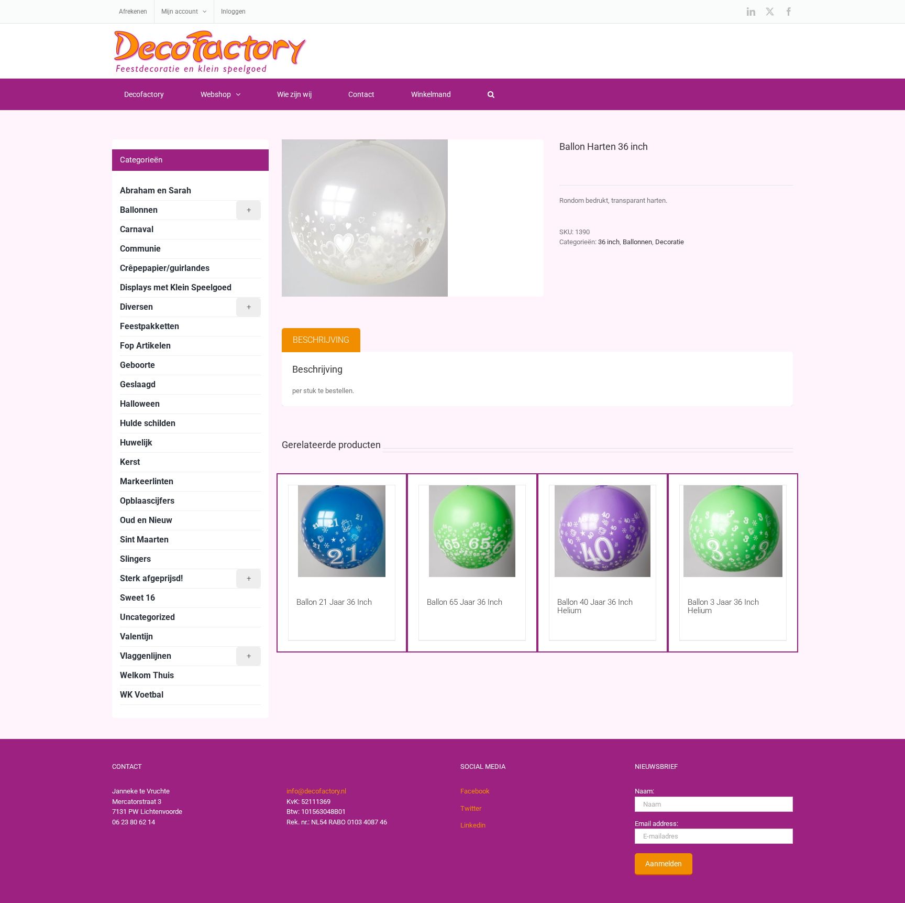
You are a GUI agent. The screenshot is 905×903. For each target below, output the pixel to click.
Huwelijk (136, 443)
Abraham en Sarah (155, 190)
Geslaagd (138, 384)
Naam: (644, 791)
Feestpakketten (149, 326)
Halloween (140, 404)
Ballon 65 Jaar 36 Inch (464, 602)
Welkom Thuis (147, 675)
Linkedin (472, 825)
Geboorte (137, 365)
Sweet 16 (137, 598)
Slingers (135, 559)
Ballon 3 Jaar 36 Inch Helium (723, 606)
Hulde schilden (147, 423)
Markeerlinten (146, 481)
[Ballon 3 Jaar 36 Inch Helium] (733, 531)
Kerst (130, 462)
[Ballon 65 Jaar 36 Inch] (472, 531)
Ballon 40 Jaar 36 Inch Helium (595, 606)
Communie (140, 249)
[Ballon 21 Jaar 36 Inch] (342, 531)
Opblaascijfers (147, 501)
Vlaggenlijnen (185, 656)
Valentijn (136, 636)
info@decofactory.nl (316, 791)
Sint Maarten (144, 540)
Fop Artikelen (145, 346)
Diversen (185, 307)
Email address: (656, 824)
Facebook (475, 791)
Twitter (470, 808)
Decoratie (669, 242)
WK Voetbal (141, 695)
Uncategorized (147, 617)
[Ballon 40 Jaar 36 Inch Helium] (602, 531)
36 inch (609, 242)
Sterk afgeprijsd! (185, 578)
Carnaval (136, 229)
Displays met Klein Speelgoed (175, 287)
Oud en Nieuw (146, 520)
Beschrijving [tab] (321, 340)
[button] (491, 94)
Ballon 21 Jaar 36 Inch (334, 602)
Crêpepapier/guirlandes (164, 268)
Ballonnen (637, 242)
